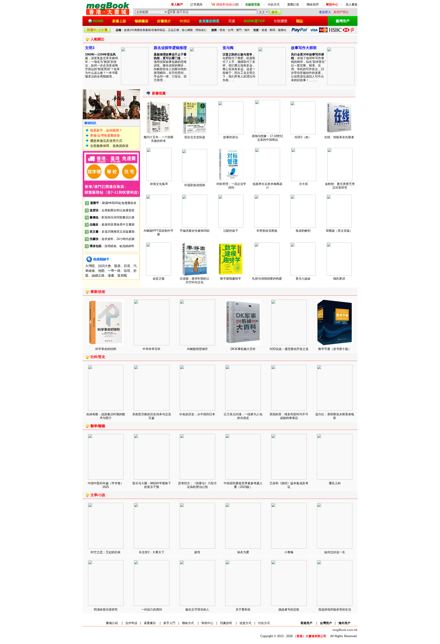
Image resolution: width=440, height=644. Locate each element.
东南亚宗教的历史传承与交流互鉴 (151, 416)
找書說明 (226, 623)
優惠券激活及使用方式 (106, 141)
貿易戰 (122, 275)
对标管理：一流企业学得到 (231, 185)
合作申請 (131, 623)
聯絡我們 (313, 4)
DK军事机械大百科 (243, 349)
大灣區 (90, 266)
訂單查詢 (196, 4)
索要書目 (150, 623)
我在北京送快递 (194, 137)
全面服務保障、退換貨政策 (109, 146)
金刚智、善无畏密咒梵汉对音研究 (340, 185)
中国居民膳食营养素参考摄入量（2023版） (243, 485)
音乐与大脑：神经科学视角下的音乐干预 (151, 485)
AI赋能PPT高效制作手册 (158, 232)
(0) (227, 4)
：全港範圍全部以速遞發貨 (112, 210)
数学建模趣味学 (230, 278)
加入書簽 (352, 4)
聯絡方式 (188, 623)
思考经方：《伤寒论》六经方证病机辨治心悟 (197, 485)
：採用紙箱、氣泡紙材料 (118, 246)
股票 (117, 266)
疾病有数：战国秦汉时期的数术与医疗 (105, 416)
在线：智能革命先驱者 (339, 137)
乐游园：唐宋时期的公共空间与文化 (194, 280)
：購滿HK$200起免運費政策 (113, 203)
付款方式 (274, 4)
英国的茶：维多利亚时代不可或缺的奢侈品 (289, 416)
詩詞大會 (104, 266)
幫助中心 (207, 623)
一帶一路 (114, 270)
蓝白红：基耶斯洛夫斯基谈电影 (334, 416)
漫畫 (111, 275)
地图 (101, 270)
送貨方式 (245, 623)
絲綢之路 (98, 275)
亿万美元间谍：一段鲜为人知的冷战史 (243, 416)
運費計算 (293, 4)
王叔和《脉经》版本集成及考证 (289, 485)
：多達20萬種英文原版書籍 (112, 231)
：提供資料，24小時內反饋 (117, 239)
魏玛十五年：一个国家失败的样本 (158, 139)
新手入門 (169, 623)
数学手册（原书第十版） (334, 349)
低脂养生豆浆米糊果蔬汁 (267, 185)
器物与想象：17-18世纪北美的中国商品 (267, 137)
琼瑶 (127, 270)
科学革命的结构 (105, 349)
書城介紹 (112, 623)
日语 (127, 266)
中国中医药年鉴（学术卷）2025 (106, 485)
